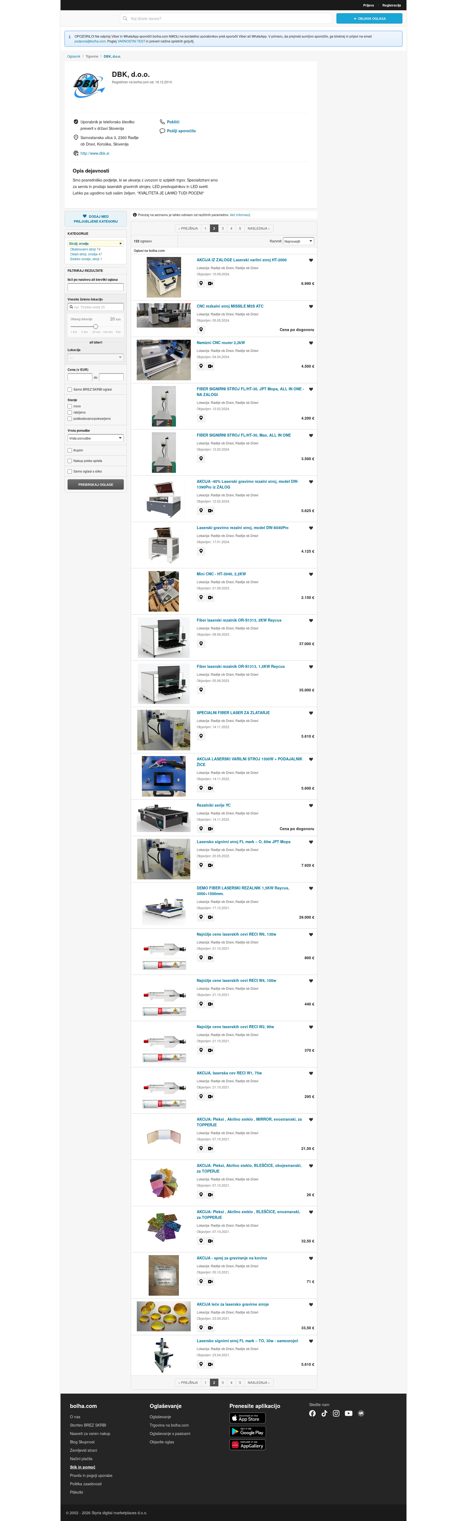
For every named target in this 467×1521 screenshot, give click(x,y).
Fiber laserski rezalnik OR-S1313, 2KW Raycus (239, 620)
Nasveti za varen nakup (90, 1433)
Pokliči (173, 121)
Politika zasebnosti (86, 1483)
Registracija (391, 5)
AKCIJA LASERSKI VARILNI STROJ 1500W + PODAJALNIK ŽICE (249, 761)
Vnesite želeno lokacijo (85, 299)
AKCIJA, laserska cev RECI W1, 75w (229, 1072)
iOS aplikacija (247, 1418)
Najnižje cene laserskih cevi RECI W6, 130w (236, 934)
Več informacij (240, 214)
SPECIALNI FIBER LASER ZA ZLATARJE (233, 712)
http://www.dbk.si (95, 153)
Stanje (72, 399)
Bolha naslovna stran (89, 18)
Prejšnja (188, 228)
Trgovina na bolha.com (169, 1425)
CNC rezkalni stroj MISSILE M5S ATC (230, 306)
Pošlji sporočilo (181, 130)
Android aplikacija (247, 1431)
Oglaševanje (160, 1416)
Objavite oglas (162, 1441)
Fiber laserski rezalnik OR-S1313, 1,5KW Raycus (241, 666)
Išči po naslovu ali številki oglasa (93, 279)
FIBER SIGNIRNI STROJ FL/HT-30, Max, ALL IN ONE (244, 435)
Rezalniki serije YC (214, 805)
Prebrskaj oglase (95, 484)
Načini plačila (81, 1458)
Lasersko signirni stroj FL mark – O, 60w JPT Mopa (244, 841)
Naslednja (259, 228)
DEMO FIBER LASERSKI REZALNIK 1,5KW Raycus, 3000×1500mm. (243, 890)
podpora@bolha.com (90, 41)
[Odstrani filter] (120, 243)
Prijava (368, 5)
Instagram (336, 1413)
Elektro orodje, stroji (84, 258)
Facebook (312, 1413)
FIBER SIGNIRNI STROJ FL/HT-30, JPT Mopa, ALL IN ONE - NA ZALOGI (250, 391)
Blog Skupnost (82, 1441)
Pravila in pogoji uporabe (91, 1475)
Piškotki (76, 1492)
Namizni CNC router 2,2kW (221, 342)
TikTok (324, 1413)
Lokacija (74, 349)
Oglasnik (73, 56)
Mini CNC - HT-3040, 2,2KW (221, 573)
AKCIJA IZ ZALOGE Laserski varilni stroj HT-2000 (242, 259)
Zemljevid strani (83, 1450)
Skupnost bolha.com (361, 1413)
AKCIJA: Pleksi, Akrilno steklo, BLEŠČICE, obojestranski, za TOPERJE (249, 1168)
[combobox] (96, 307)
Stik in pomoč (82, 1467)
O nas (75, 1416)
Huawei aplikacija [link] (247, 1444)
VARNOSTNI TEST (131, 41)
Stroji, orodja (79, 243)
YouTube (348, 1413)
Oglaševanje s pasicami (170, 1433)
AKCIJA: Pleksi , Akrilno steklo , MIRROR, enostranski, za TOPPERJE (249, 1121)
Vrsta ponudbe (79, 430)
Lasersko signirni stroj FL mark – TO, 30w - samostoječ (247, 1340)
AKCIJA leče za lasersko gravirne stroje (233, 1304)
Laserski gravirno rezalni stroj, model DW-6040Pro (243, 527)
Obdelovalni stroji (83, 249)
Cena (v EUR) (78, 369)
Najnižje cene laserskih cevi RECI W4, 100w (236, 980)
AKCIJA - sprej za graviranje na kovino (232, 1258)
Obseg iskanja (81, 318)
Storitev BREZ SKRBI (88, 1425)
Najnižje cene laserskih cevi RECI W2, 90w (235, 1026)
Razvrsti (276, 241)
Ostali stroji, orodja (84, 254)
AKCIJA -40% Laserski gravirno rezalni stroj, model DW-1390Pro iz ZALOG (248, 484)
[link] (201, 283)
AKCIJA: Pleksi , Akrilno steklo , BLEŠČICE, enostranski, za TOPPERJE (248, 1214)
